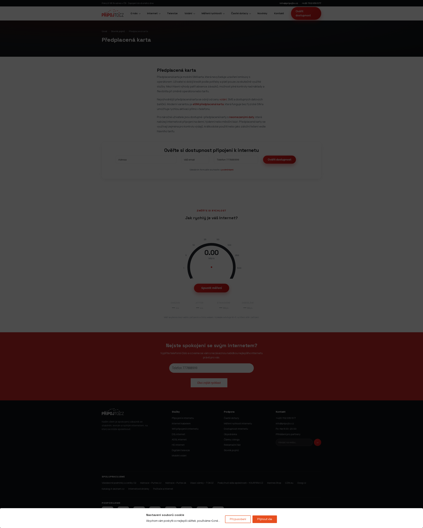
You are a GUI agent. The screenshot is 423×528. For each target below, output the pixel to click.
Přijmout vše (264, 519)
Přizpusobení (238, 519)
